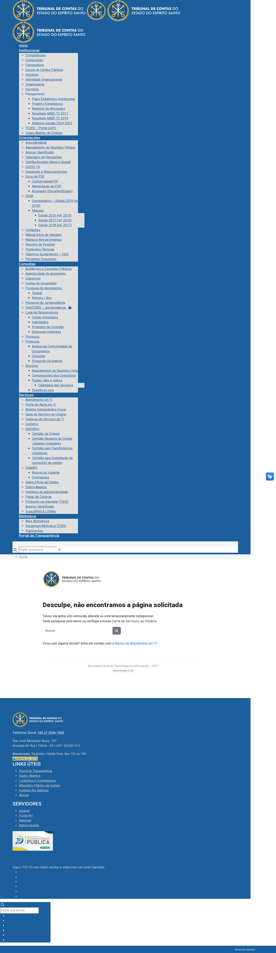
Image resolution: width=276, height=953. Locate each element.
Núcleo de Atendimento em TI (136, 643)
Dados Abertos (29, 776)
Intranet (24, 811)
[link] (59, 550)
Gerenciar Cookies (245, 949)
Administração (29, 825)
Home (23, 557)
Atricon (24, 795)
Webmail (25, 820)
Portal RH (26, 816)
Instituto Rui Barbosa (33, 790)
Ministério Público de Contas (40, 785)
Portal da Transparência (35, 771)
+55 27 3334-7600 (50, 733)
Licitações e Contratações (37, 781)
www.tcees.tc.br (123, 670)
